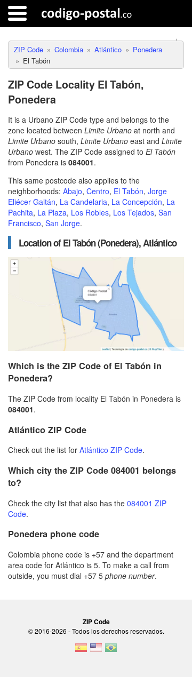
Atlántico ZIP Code (110, 449)
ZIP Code (96, 621)
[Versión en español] (81, 651)
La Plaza (52, 212)
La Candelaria (83, 201)
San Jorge (62, 223)
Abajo (72, 191)
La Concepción (136, 201)
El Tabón (128, 191)
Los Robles (90, 212)
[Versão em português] (110, 651)
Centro (97, 191)
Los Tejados (133, 212)
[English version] (96, 651)
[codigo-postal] (86, 13)
